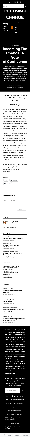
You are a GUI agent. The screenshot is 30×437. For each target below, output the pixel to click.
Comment (21, 209)
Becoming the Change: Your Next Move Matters (12, 254)
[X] (15, 2)
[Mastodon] (15, 396)
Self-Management (7, 276)
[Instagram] (23, 2)
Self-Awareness (15, 45)
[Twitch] (23, 396)
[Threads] (20, 2)
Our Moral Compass (8, 237)
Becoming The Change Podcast (11, 266)
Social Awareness (7, 277)
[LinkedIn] (17, 2)
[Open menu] (15, 38)
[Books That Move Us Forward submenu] (22, 414)
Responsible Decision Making (10, 251)
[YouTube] (12, 2)
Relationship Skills (7, 271)
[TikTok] (9, 2)
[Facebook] (7, 2)
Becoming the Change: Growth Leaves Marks (11, 246)
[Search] (25, 6)
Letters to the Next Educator (10, 268)
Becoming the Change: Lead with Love (14, 238)
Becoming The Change (15, 14)
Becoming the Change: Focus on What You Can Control (14, 319)
